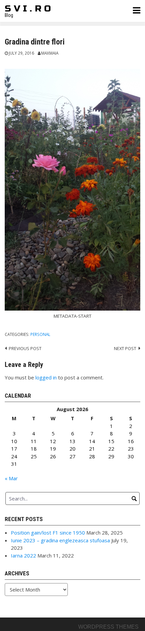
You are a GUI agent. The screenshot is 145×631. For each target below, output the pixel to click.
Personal (40, 334)
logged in (46, 377)
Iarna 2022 (23, 555)
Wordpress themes (108, 627)
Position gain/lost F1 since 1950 (48, 532)
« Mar (11, 478)
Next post (125, 348)
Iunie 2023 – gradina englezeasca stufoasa (60, 540)
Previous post (25, 348)
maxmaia (49, 53)
